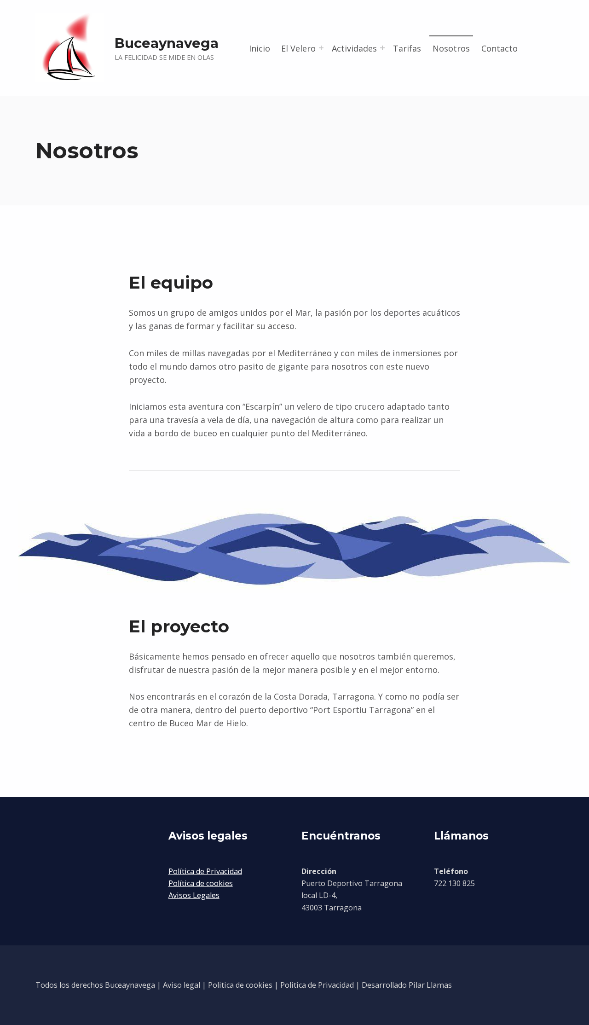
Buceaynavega (167, 43)
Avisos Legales (193, 895)
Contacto (499, 48)
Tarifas (407, 48)
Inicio (259, 48)
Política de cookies (200, 883)
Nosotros (451, 48)
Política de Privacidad (205, 871)
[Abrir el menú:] (321, 48)
